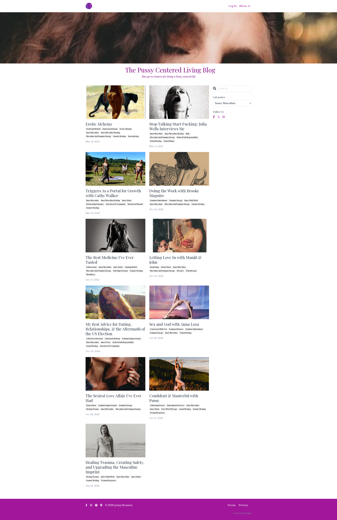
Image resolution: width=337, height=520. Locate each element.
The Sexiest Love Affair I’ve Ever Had (113, 398)
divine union (166, 267)
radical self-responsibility (187, 137)
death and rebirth (93, 129)
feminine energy (175, 200)
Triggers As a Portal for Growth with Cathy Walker (113, 193)
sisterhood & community (115, 204)
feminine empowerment (131, 339)
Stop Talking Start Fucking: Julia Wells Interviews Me (178, 126)
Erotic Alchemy (99, 124)
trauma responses (157, 413)
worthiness (90, 274)
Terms (231, 505)
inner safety (126, 200)
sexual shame (169, 141)
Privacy (243, 505)
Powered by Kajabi (242, 513)
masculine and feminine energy (98, 136)
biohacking (154, 267)
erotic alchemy (126, 129)
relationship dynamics (95, 204)
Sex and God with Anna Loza (174, 324)
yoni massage (191, 271)
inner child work (191, 200)
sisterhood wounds (135, 204)
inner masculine (92, 133)
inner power (105, 342)
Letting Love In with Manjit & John (175, 259)
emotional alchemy (110, 129)
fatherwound (91, 267)
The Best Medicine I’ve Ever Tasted (110, 259)
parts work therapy (169, 409)
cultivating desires (157, 405)
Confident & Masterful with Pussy (173, 398)
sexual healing (155, 141)
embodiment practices (175, 405)
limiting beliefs (131, 267)
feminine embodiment (158, 200)
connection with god (158, 329)
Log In (233, 6)
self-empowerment (120, 271)
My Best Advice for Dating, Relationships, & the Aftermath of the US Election (115, 329)
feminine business (176, 329)
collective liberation (94, 339)
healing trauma (92, 409)
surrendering (133, 136)
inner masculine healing (110, 133)
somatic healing (119, 136)
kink (187, 134)
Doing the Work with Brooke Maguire (174, 193)
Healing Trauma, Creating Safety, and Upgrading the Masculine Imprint (115, 467)
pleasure (180, 271)
